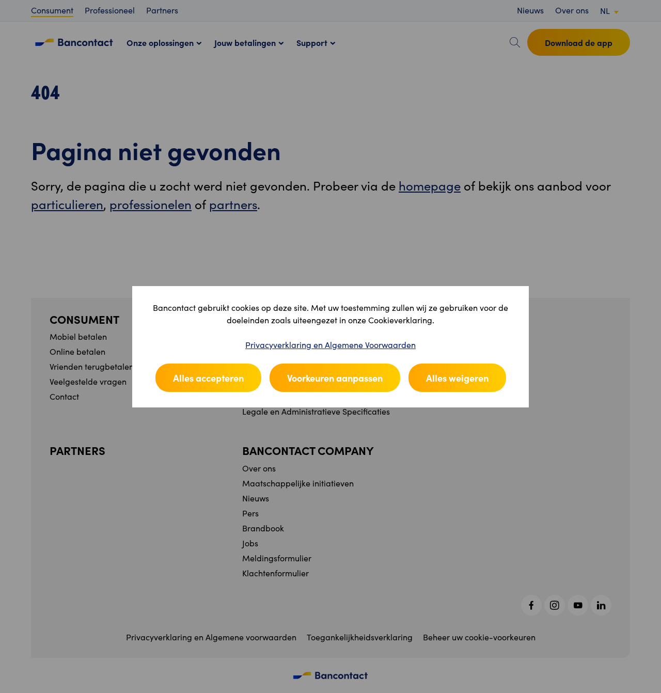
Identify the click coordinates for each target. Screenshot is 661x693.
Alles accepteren (208, 377)
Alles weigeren (457, 377)
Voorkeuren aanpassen (335, 377)
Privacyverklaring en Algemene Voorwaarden (330, 344)
